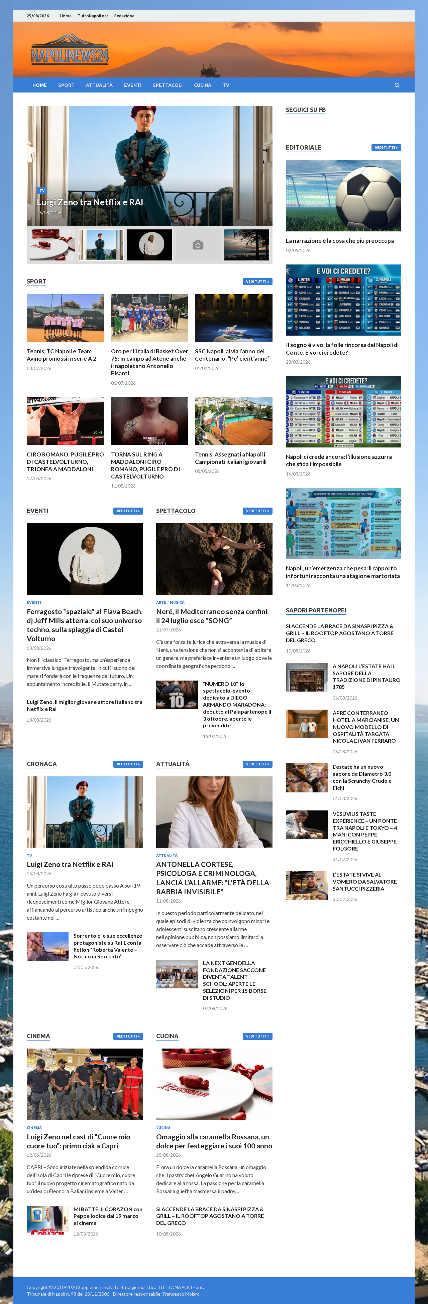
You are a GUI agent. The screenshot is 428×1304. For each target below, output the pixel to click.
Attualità (99, 85)
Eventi (132, 85)
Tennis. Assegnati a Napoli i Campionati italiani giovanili (230, 458)
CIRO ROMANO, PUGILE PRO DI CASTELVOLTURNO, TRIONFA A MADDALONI (65, 462)
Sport (66, 85)
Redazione (124, 16)
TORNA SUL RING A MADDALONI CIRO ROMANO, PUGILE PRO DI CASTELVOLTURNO (145, 465)
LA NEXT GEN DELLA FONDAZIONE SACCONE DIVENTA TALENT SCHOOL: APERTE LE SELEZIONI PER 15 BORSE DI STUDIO (234, 980)
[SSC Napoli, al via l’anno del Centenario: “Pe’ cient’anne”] (234, 343)
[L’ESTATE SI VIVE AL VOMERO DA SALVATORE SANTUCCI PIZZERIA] (307, 875)
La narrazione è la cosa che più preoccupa (340, 240)
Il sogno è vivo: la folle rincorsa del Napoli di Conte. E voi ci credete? (342, 348)
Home (66, 16)
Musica (177, 602)
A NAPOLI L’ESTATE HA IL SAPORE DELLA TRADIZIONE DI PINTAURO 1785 (367, 676)
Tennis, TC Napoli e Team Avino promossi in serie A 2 (61, 355)
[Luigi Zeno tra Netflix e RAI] (85, 849)
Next (261, 166)
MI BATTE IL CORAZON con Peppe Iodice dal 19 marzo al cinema (108, 1216)
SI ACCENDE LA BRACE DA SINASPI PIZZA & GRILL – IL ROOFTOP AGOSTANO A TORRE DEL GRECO (210, 1216)
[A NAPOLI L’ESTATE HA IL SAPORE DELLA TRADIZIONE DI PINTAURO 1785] (307, 667)
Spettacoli (168, 85)
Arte (161, 602)
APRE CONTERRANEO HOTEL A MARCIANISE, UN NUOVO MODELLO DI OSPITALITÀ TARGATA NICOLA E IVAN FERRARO (366, 727)
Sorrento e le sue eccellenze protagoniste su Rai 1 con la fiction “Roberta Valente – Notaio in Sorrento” (108, 945)
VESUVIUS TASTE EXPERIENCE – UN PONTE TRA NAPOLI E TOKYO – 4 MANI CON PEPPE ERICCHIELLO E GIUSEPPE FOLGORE (365, 831)
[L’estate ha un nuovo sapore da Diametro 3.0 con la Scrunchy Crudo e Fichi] (307, 767)
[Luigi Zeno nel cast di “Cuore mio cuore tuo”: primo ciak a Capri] (85, 1121)
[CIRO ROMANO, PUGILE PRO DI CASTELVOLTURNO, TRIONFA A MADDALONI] (65, 446)
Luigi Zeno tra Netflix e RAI (70, 864)
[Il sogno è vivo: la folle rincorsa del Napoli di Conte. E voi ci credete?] (343, 337)
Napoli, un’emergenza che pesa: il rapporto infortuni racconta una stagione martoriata (343, 572)
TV (226, 85)
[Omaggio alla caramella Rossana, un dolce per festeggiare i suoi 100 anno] (214, 1121)
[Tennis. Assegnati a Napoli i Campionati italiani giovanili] (234, 446)
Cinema (34, 1128)
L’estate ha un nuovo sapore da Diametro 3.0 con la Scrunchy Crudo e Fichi (362, 776)
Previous (38, 166)
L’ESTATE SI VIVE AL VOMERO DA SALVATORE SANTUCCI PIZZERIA (365, 881)
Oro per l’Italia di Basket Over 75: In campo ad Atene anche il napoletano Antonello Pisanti (149, 362)
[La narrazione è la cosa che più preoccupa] (343, 233)
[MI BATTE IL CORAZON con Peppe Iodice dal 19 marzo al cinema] (48, 1209)
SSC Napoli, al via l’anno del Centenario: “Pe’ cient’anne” (232, 355)
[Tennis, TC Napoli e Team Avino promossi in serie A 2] (65, 343)
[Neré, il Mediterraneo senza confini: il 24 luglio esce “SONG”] (214, 596)
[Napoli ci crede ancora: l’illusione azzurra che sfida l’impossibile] (343, 449)
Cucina (202, 85)
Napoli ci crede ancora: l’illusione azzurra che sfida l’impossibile (339, 460)
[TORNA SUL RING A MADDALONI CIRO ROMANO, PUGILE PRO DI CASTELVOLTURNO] (150, 446)
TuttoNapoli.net (93, 16)
